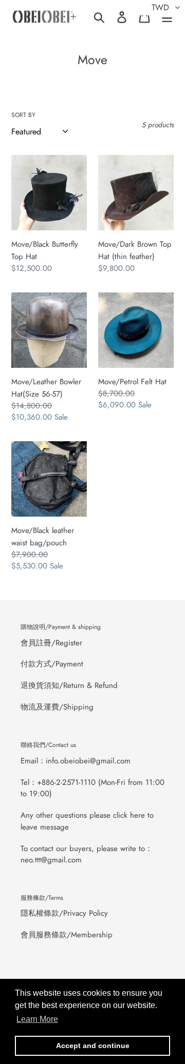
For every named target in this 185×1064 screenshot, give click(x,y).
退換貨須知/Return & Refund (69, 685)
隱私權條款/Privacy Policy (64, 913)
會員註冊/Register (51, 642)
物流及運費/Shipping (57, 707)
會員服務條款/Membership (67, 934)
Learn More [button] (37, 1019)
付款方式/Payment (52, 663)
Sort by (23, 115)
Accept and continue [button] (93, 1045)
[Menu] (167, 16)
